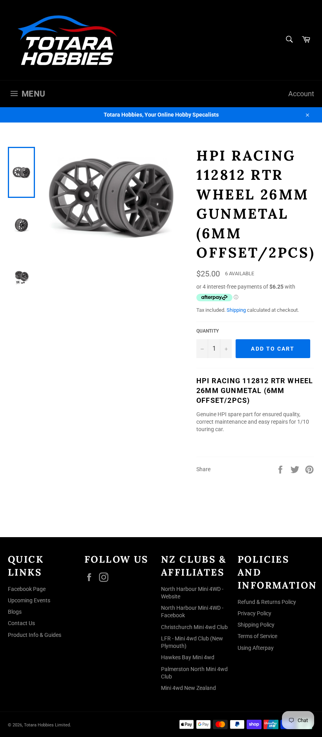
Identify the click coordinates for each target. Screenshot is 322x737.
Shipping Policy (256, 625)
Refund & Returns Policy (267, 602)
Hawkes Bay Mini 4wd (187, 657)
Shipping (236, 310)
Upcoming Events (29, 600)
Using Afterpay (256, 648)
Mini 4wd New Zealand (188, 688)
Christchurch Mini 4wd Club (194, 627)
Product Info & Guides (34, 635)
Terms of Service (257, 636)
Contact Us (21, 623)
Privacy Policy (254, 613)
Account (301, 94)
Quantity (207, 331)
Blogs (15, 612)
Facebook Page (27, 589)
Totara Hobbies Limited (47, 725)
